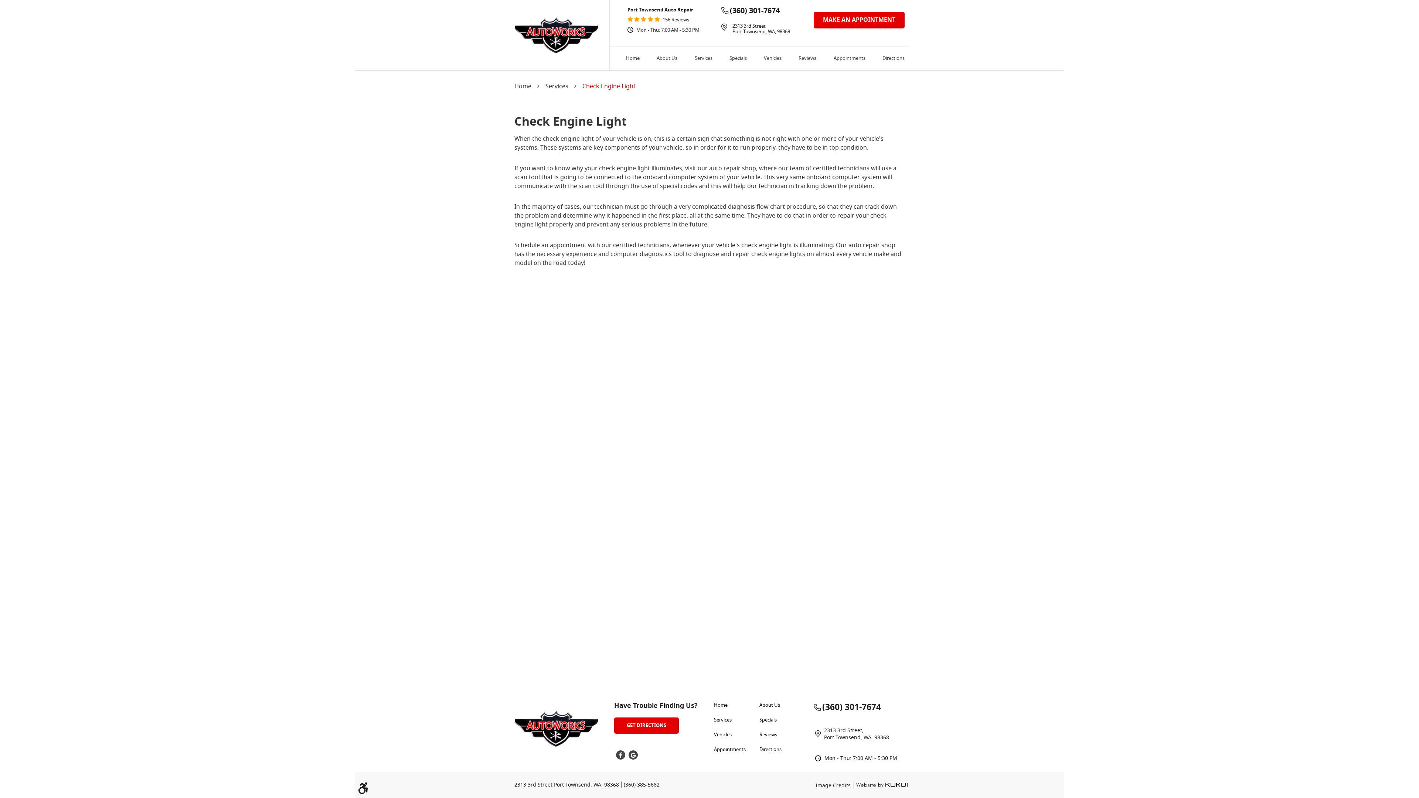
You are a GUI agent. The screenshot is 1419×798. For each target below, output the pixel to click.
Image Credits (834, 786)
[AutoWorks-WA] (556, 35)
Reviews (807, 58)
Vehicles (773, 58)
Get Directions (646, 725)
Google (633, 755)
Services (703, 58)
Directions (893, 58)
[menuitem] (633, 58)
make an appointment (859, 20)
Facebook (620, 755)
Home (633, 58)
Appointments (849, 58)
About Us (667, 58)
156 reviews (676, 20)
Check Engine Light (609, 87)
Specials (738, 58)
